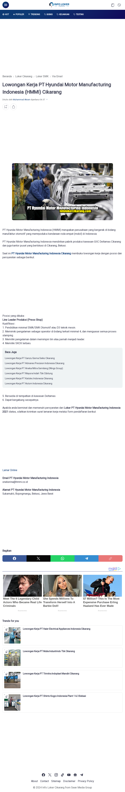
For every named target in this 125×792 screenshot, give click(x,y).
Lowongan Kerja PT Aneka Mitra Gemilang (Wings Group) (34, 368)
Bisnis (50, 14)
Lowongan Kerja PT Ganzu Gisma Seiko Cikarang (30, 358)
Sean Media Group (81, 787)
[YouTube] (69, 775)
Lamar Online (9, 470)
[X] (39, 558)
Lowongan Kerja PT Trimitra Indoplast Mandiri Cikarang (51, 673)
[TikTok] (62, 775)
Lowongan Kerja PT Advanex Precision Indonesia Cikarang (34, 363)
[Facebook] (14, 558)
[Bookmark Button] (113, 5)
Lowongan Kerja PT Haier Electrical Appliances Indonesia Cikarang (56, 629)
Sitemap (56, 781)
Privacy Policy (86, 781)
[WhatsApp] (62, 558)
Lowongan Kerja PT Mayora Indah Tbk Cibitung (29, 373)
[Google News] (75, 775)
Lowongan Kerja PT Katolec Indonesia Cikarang (29, 378)
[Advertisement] (62, 47)
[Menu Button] (5, 5)
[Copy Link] (110, 558)
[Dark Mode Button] (119, 5)
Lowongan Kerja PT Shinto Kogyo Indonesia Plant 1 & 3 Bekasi (54, 696)
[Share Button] (13, 107)
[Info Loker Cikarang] (59, 5)
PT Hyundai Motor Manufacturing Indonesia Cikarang (41, 253)
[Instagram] (56, 775)
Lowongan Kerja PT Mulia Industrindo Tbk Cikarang (49, 651)
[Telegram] (87, 558)
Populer (20, 14)
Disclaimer (69, 781)
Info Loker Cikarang (53, 787)
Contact (44, 781)
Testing (80, 14)
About (34, 781)
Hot (7, 14)
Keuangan (64, 14)
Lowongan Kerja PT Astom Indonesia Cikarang (28, 383)
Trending (35, 14)
